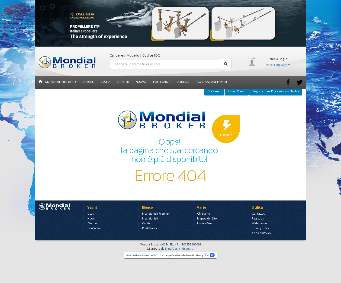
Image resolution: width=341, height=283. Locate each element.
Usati (90, 214)
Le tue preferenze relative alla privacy (182, 255)
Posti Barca (161, 82)
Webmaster (259, 223)
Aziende (183, 82)
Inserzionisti (150, 218)
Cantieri (147, 223)
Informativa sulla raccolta (141, 255)
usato (105, 82)
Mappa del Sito (207, 218)
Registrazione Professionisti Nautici (276, 91)
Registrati (258, 218)
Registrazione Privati (211, 82)
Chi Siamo (214, 91)
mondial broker (59, 81)
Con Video (94, 228)
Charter (92, 223)
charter (123, 82)
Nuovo (141, 82)
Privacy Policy (261, 228)
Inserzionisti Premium (156, 214)
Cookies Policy (261, 233)
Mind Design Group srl (180, 249)
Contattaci (258, 214)
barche (88, 82)
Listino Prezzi (236, 91)
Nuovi (91, 218)
